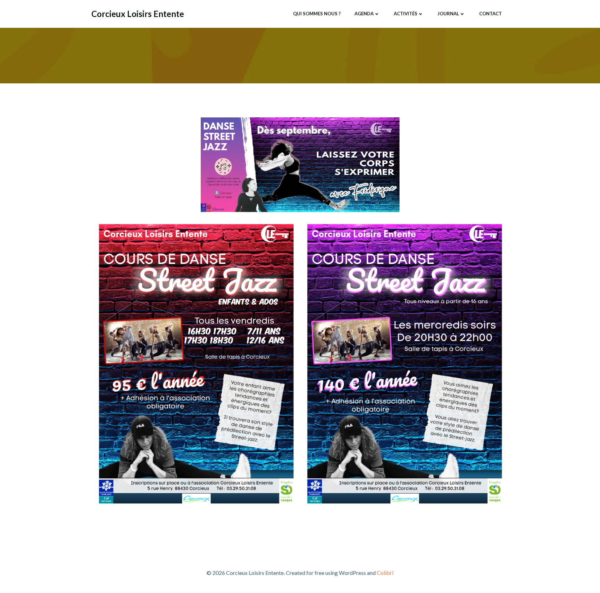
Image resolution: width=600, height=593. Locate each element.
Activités (405, 13)
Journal (448, 13)
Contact (490, 13)
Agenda (364, 13)
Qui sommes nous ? (317, 13)
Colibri (385, 572)
